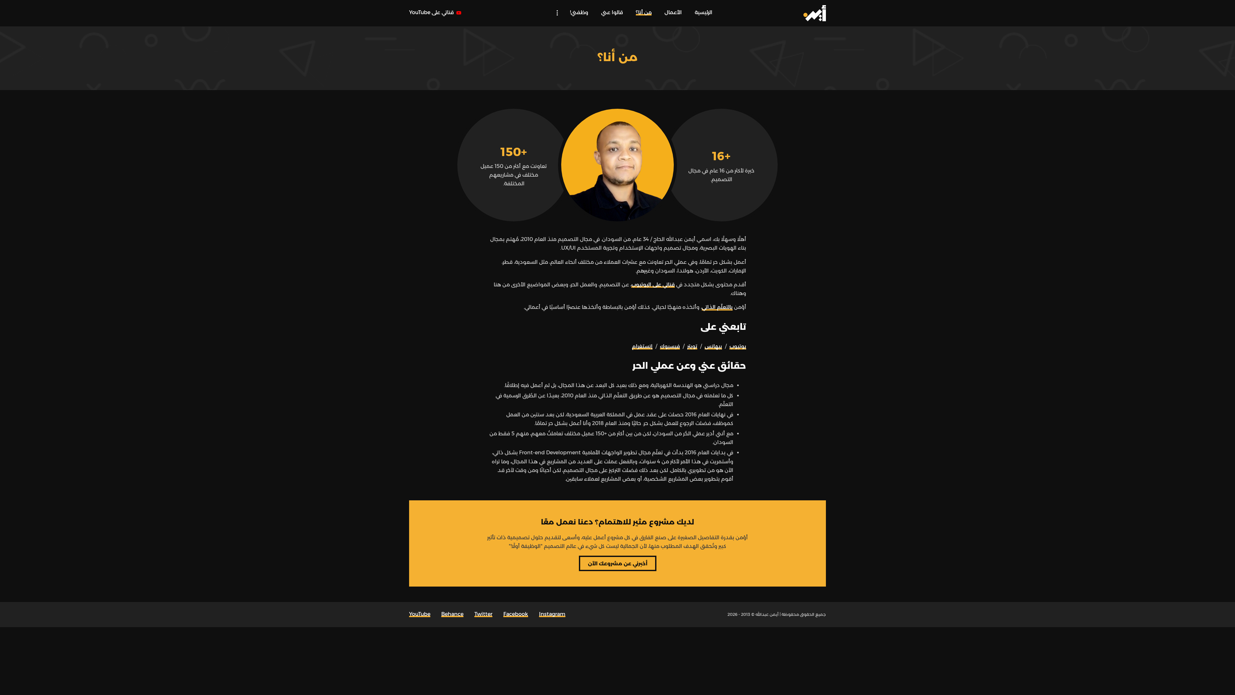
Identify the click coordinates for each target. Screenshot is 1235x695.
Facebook (515, 614)
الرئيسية (703, 12)
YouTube (419, 614)
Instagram (552, 614)
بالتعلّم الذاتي (717, 307)
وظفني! (579, 12)
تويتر (692, 346)
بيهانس (713, 346)
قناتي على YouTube (432, 12)
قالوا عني (612, 12)
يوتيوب (737, 346)
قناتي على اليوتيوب (653, 285)
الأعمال (673, 12)
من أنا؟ (644, 12)
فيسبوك (670, 346)
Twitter (483, 614)
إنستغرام (642, 346)
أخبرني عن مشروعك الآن (617, 564)
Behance (452, 614)
